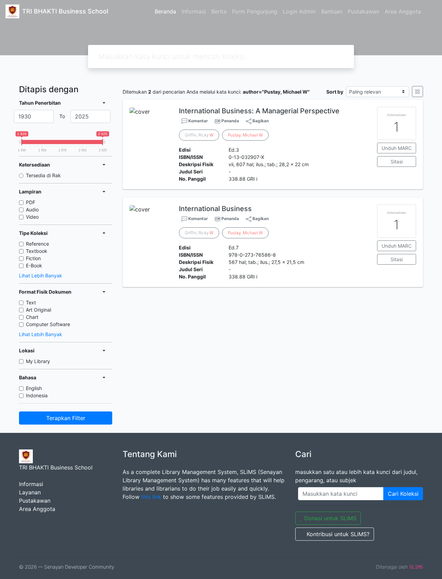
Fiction (33, 258)
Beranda (165, 11)
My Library (38, 361)
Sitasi (397, 161)
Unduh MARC (397, 148)
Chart (32, 317)
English (34, 388)
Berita (219, 11)
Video (32, 217)
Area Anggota (403, 11)
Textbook (36, 251)
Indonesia (37, 395)
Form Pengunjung (254, 11)
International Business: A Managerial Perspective (259, 111)
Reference (37, 244)
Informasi (194, 11)
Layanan (30, 492)
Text (31, 302)
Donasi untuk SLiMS (330, 518)
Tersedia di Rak (43, 175)
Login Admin (299, 11)
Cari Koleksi (403, 493)
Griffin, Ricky (199, 134)
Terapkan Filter (65, 418)
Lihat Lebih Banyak (40, 275)
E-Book (34, 265)
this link (151, 496)
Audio (32, 209)
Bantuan (331, 11)
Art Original (38, 310)
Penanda (230, 120)
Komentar (197, 120)
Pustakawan (363, 11)
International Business (215, 209)
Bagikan (260, 120)
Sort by (334, 92)
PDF (30, 202)
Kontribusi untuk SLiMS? (338, 534)
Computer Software (48, 324)
